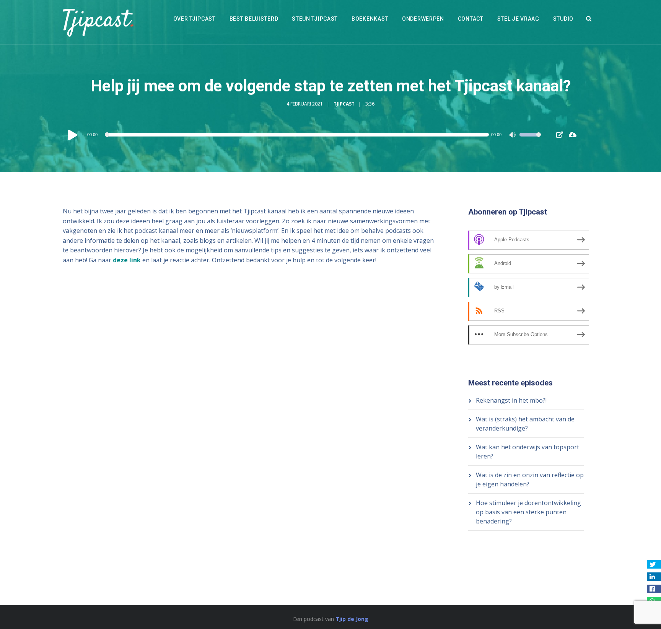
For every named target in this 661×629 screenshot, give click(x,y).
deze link (127, 260)
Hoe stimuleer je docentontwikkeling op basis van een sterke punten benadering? (528, 512)
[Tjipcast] (98, 22)
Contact (471, 19)
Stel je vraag (518, 19)
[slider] (530, 139)
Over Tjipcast (194, 19)
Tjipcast (344, 104)
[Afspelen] (72, 134)
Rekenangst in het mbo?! (511, 400)
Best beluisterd (254, 19)
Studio (563, 19)
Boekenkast (370, 19)
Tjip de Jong (351, 618)
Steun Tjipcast (315, 19)
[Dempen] (513, 136)
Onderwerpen (423, 19)
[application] (304, 134)
